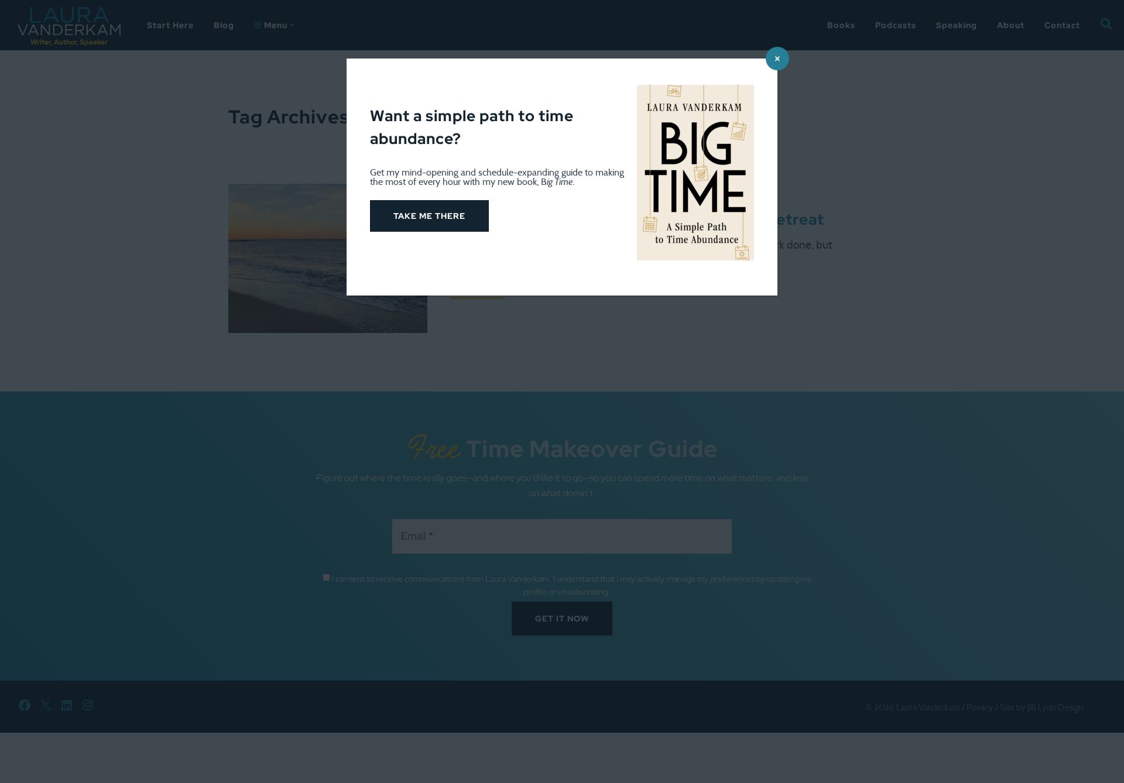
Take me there (429, 216)
